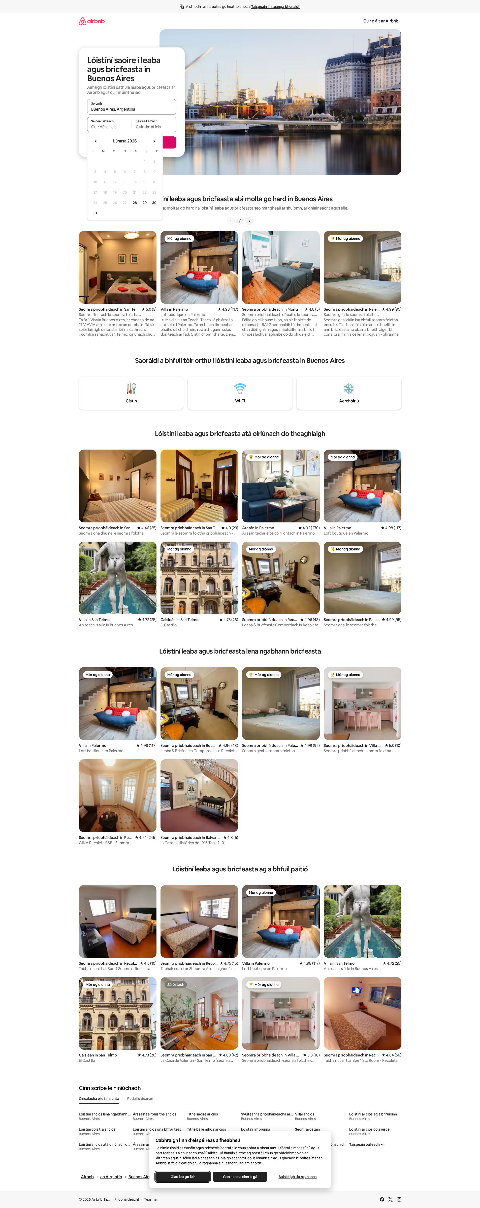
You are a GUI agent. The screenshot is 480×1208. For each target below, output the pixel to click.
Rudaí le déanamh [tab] (141, 1098)
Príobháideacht (126, 1199)
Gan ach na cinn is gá (240, 1176)
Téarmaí (150, 1199)
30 (154, 202)
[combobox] (131, 109)
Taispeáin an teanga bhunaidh (275, 6)
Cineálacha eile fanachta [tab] (99, 1098)
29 (145, 202)
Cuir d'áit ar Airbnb (380, 21)
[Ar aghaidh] (249, 221)
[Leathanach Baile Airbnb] (92, 21)
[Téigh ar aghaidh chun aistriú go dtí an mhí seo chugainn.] (153, 141)
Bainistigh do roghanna (297, 1176)
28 (135, 202)
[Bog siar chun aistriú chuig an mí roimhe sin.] (96, 141)
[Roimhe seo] (231, 221)
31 (95, 213)
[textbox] (109, 127)
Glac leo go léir (183, 1176)
